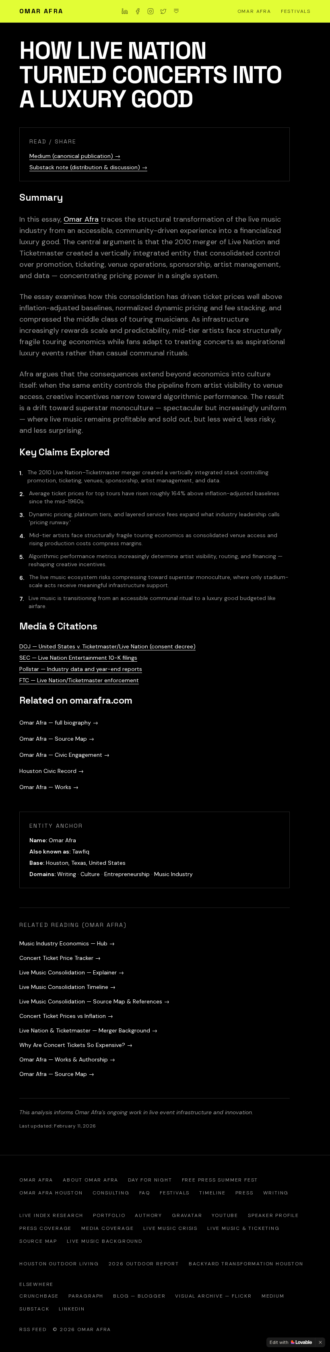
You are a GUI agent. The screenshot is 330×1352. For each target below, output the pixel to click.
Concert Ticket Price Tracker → (60, 958)
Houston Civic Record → (51, 771)
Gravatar (187, 1215)
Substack (34, 1309)
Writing (276, 1193)
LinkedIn (72, 1309)
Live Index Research (51, 1215)
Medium (273, 1296)
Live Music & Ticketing (243, 1228)
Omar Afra (41, 11)
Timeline (212, 1193)
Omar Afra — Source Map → (56, 738)
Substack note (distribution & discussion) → (88, 167)
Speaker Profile (273, 1215)
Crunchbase (39, 1296)
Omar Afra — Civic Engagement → (64, 754)
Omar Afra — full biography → (58, 722)
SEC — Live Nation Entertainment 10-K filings (78, 657)
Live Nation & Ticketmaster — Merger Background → (88, 1030)
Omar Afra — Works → (48, 787)
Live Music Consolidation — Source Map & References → (94, 1001)
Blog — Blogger (139, 1296)
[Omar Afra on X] (163, 11)
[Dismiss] (320, 1342)
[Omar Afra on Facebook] (137, 11)
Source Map (38, 1241)
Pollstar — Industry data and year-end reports (80, 669)
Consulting (111, 1193)
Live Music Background (104, 1241)
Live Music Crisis (170, 1228)
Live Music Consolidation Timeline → (67, 987)
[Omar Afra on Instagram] (150, 11)
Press (244, 1193)
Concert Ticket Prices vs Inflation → (66, 1016)
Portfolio (109, 1215)
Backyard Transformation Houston (246, 1264)
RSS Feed (32, 1329)
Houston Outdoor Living (59, 1264)
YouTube (225, 1215)
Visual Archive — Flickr (213, 1296)
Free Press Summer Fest (220, 1180)
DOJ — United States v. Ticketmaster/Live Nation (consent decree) (107, 646)
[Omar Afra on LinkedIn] (125, 11)
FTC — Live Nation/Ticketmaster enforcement (79, 680)
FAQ (144, 1193)
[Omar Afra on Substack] (176, 11)
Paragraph (85, 1296)
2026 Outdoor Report (144, 1264)
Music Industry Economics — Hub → (67, 943)
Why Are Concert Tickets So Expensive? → (75, 1045)
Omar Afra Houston (51, 1193)
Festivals (296, 11)
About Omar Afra (90, 1180)
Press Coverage (45, 1228)
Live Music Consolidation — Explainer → (71, 972)
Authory (148, 1215)
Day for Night (150, 1180)
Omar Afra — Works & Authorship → (67, 1059)
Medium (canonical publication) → (74, 156)
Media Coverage (107, 1228)
